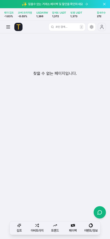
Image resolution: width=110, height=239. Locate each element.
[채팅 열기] (100, 212)
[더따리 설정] (91, 27)
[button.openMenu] (8, 27)
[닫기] (104, 4)
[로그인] (102, 27)
